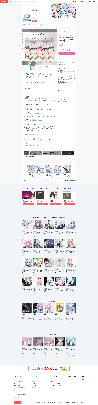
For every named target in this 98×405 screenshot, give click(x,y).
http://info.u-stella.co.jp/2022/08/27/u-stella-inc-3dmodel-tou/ (37, 113)
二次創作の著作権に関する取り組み (20, 394)
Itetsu (55, 201)
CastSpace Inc (29, 201)
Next (56, 47)
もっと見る (49, 207)
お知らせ (51, 379)
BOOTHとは (75, 1)
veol (41, 201)
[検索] (33, 1)
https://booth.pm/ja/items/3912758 (31, 83)
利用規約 (42, 402)
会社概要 (38, 402)
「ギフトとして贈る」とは (64, 64)
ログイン (68, 1)
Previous (23, 47)
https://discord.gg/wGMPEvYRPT (31, 134)
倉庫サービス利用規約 (47, 402)
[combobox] (21, 1)
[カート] (72, 35)
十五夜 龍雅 (70, 201)
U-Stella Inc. (34, 18)
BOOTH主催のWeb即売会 (36, 389)
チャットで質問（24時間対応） (55, 383)
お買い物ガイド (35, 381)
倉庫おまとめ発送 (35, 387)
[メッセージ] (41, 25)
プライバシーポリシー (62, 99)
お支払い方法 (34, 383)
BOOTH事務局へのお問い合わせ (55, 385)
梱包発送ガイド (17, 389)
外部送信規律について (68, 402)
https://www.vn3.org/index (36, 106)
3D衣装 (65, 31)
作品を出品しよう (84, 1)
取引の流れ (61, 90)
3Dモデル (60, 31)
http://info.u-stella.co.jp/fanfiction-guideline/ (33, 120)
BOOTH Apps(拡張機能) (18, 381)
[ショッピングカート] (89, 1)
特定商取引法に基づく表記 (62, 97)
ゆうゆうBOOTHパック (69, 78)
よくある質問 (52, 381)
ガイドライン (54, 402)
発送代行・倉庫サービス (18, 385)
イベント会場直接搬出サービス (19, 387)
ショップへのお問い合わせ (62, 101)
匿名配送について (17, 383)
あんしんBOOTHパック (61, 78)
